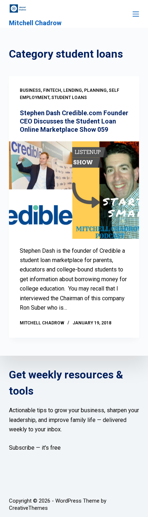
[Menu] (136, 14)
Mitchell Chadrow (35, 23)
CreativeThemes (28, 508)
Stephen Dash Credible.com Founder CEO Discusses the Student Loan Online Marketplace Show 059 (74, 121)
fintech (52, 90)
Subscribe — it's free (35, 447)
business (30, 90)
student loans (69, 97)
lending (72, 90)
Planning (95, 90)
